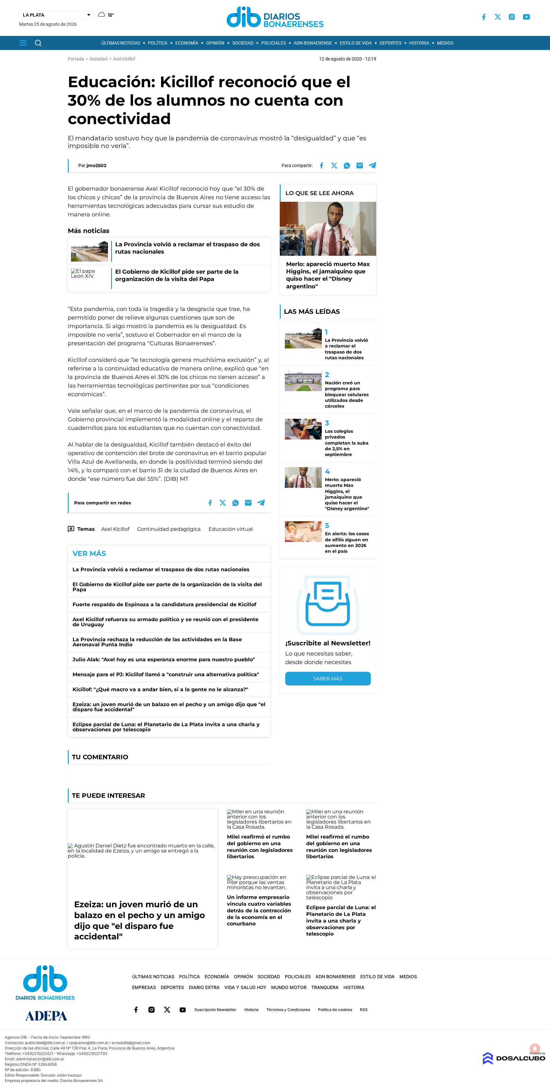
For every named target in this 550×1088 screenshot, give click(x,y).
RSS (364, 1009)
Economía (186, 43)
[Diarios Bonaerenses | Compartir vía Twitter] (334, 165)
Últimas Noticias (121, 43)
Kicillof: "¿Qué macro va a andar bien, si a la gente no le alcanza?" (160, 689)
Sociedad (242, 43)
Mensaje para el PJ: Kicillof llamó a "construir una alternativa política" (166, 674)
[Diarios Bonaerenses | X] (498, 16)
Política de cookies (335, 1009)
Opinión (215, 43)
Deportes (390, 43)
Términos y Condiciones (288, 1009)
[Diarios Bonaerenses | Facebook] (484, 17)
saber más (328, 679)
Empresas (144, 987)
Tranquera (325, 987)
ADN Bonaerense (313, 43)
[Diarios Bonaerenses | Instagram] (512, 17)
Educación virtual (230, 529)
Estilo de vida (356, 43)
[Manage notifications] (535, 1048)
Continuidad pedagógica (169, 529)
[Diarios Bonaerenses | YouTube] (526, 17)
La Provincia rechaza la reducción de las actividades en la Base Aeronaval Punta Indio (157, 642)
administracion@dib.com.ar (40, 1058)
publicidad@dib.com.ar (45, 1042)
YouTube (183, 1010)
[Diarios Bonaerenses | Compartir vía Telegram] (372, 165)
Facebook (136, 1010)
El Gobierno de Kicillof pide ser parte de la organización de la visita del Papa (167, 587)
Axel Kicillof (115, 529)
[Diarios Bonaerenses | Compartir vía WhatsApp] (347, 165)
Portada (76, 58)
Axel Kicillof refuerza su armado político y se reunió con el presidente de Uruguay (165, 622)
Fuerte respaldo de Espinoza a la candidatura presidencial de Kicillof (164, 604)
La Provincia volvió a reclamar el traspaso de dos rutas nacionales (161, 569)
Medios (445, 43)
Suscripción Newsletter (215, 1009)
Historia (419, 43)
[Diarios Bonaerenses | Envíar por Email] (359, 165)
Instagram (151, 1010)
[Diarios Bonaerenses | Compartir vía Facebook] (321, 165)
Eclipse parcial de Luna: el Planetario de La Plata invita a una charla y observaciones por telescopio (166, 727)
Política (157, 43)
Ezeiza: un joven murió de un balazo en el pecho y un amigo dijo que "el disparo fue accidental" (169, 706)
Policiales (273, 43)
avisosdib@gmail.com (131, 1042)
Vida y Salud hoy (245, 987)
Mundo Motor (289, 987)
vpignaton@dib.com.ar (89, 1042)
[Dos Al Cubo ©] (514, 1063)
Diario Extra (204, 987)
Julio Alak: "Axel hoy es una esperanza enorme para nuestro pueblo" (164, 659)
